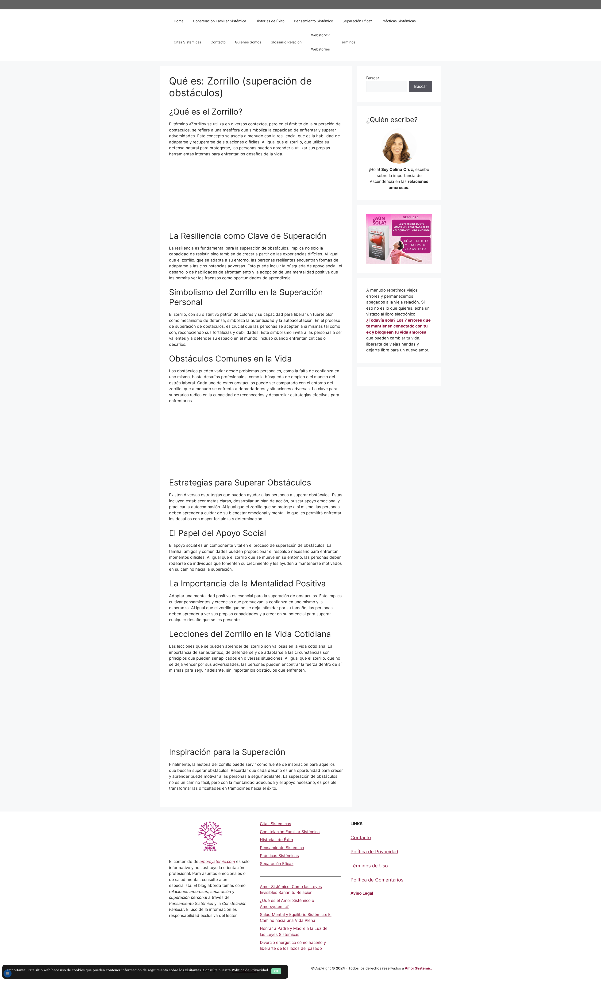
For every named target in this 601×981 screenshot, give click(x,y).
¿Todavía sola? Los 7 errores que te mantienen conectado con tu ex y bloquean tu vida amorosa (398, 326)
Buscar (372, 78)
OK (276, 971)
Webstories (320, 49)
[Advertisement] (256, 196)
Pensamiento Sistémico (313, 21)
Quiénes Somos (248, 42)
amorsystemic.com (217, 861)
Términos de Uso (369, 866)
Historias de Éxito (270, 21)
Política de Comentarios (377, 880)
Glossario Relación (286, 42)
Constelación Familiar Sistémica (219, 21)
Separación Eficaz (357, 21)
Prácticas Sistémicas (398, 21)
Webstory (319, 35)
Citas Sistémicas (187, 42)
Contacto (218, 42)
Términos (347, 42)
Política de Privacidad (374, 851)
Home (179, 21)
